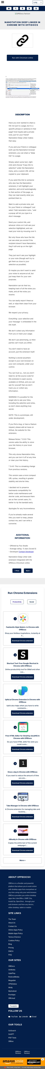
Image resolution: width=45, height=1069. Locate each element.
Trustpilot (13, 1006)
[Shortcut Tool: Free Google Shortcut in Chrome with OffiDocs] (23, 659)
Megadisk (12, 980)
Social (32, 602)
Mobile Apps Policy (15, 933)
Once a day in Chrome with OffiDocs (22, 772)
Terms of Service (14, 937)
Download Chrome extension (22, 641)
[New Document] (22, 8)
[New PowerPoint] (36, 8)
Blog (10, 944)
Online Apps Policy (15, 930)
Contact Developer (26, 552)
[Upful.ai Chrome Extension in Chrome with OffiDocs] (23, 695)
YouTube (14, 1017)
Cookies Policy (14, 940)
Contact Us (12, 926)
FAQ (10, 955)
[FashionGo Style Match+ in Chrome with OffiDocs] (23, 623)
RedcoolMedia (13, 977)
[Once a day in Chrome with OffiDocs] (23, 768)
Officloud (11, 998)
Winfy (10, 987)
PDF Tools (12, 1038)
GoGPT (11, 1034)
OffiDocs (11, 966)
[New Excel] (29, 8)
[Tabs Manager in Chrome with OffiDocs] (23, 801)
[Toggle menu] (2, 2)
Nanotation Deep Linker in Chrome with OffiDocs (22, 23)
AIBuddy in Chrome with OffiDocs (22, 839)
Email (34, 1017)
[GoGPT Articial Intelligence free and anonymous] (9, 8)
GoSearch (12, 1031)
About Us (11, 923)
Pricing (11, 948)
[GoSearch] (15, 8)
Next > (28, 571)
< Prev (17, 571)
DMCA (10, 951)
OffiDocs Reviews (18, 1052)
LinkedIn (25, 1017)
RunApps (11, 995)
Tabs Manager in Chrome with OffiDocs (22, 806)
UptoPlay (11, 973)
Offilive (11, 1041)
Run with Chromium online (22, 58)
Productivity (17, 602)
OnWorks (11, 970)
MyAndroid (12, 991)
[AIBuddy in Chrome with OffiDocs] (23, 835)
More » (22, 860)
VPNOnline (12, 984)
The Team (12, 919)
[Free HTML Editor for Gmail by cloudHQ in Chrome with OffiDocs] (23, 732)
